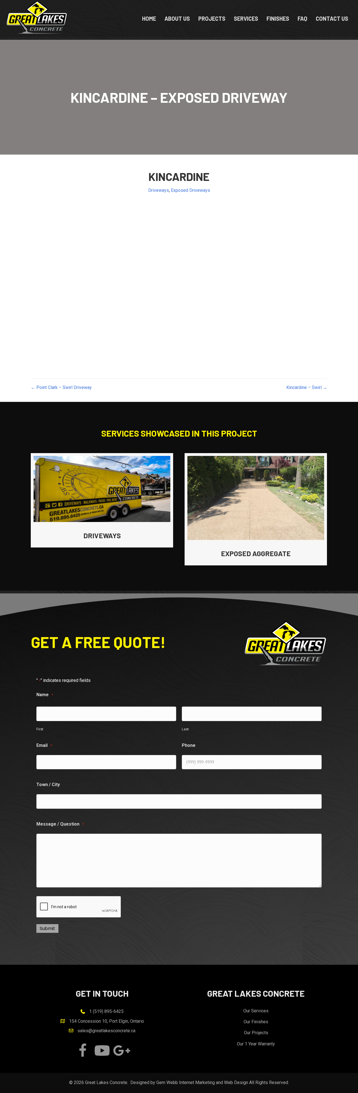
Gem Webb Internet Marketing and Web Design (202, 1082)
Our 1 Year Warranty (256, 1044)
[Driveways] (102, 500)
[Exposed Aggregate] (256, 509)
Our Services (255, 1010)
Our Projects (256, 1032)
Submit (47, 928)
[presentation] (78, 907)
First (39, 729)
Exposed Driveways (190, 190)
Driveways (158, 190)
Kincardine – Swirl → (306, 387)
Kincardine (179, 176)
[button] (82, 1050)
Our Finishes (256, 1021)
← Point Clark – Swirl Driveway (61, 387)
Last (185, 729)
